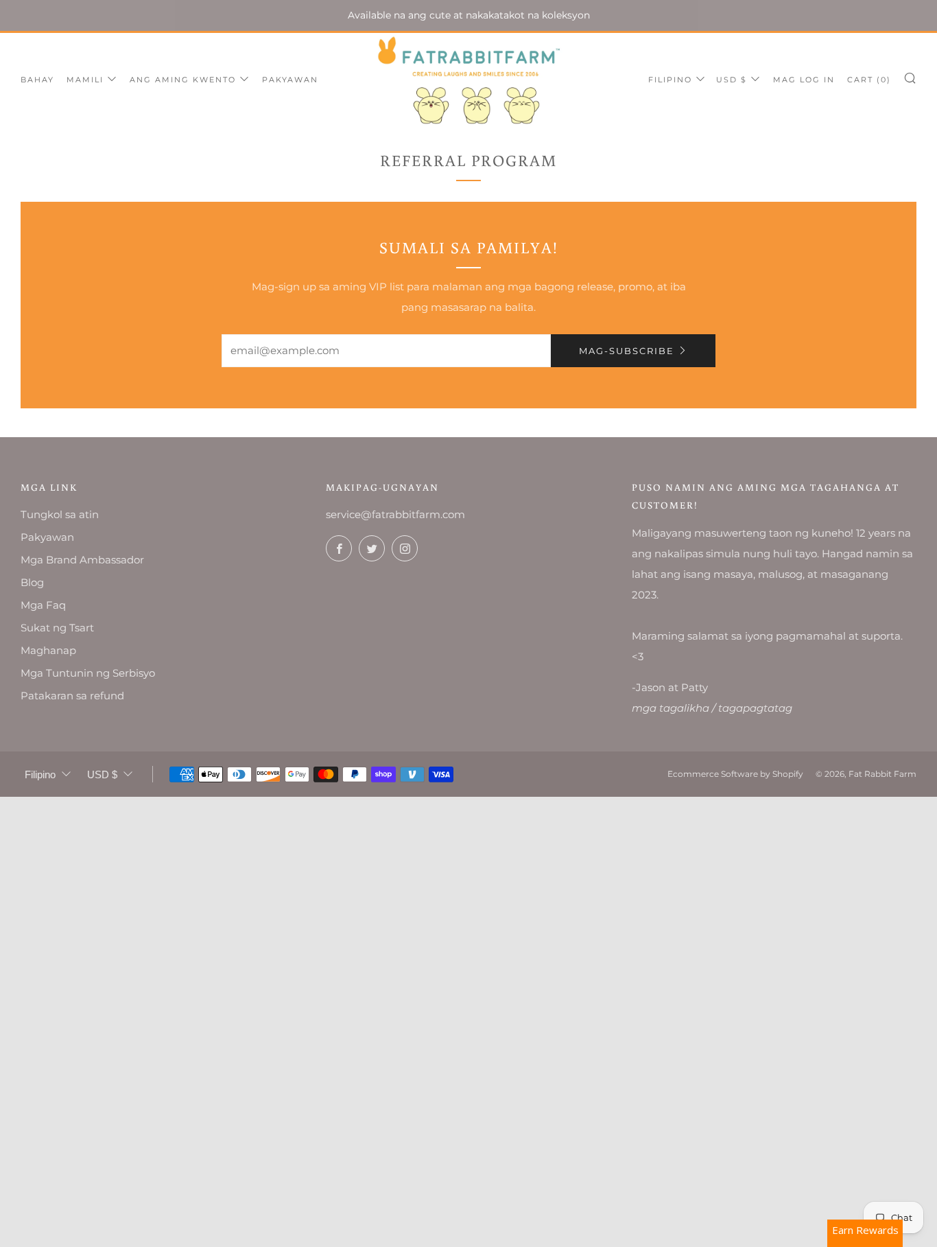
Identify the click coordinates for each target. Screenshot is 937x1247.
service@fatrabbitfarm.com (395, 514)
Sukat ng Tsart (57, 627)
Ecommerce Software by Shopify (735, 774)
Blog (32, 582)
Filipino (670, 79)
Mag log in (804, 79)
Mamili (85, 79)
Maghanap (48, 650)
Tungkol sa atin (60, 514)
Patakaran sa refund (72, 695)
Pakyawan (290, 79)
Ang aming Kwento (183, 79)
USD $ (731, 79)
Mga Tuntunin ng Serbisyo (88, 672)
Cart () (869, 79)
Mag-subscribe (626, 350)
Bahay (37, 79)
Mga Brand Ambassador (82, 559)
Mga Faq (43, 604)
